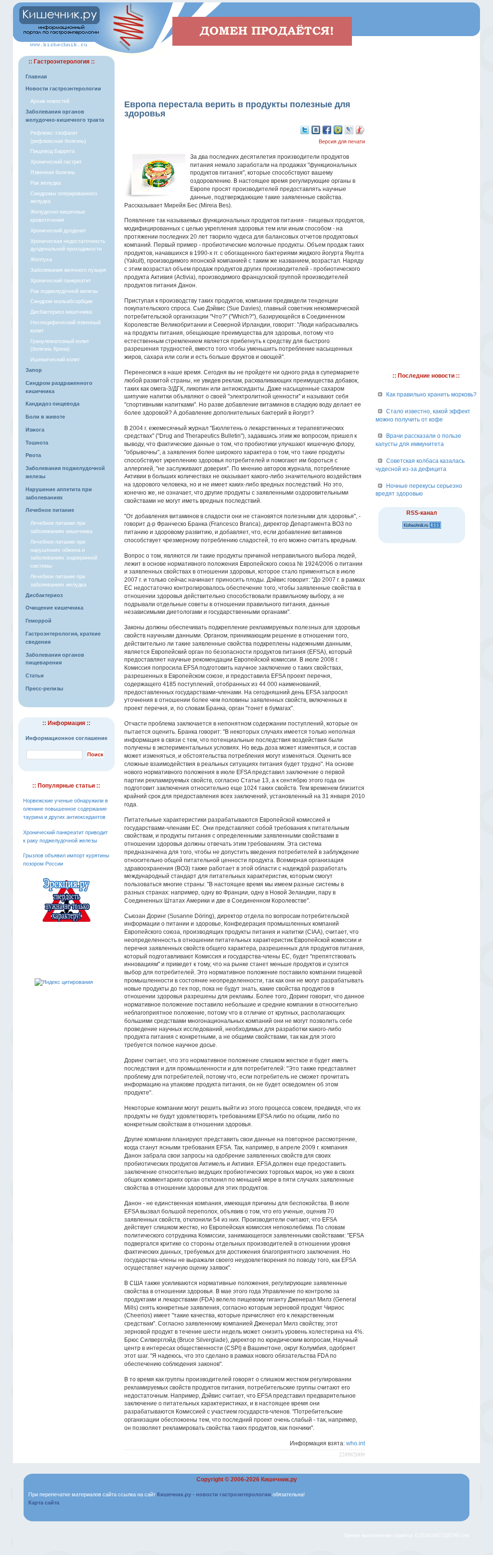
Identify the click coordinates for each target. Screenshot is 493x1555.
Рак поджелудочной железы (64, 291)
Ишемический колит (55, 359)
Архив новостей (49, 101)
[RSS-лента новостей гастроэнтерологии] (422, 529)
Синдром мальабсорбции (61, 301)
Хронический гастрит (56, 162)
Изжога (35, 430)
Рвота (33, 455)
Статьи (35, 675)
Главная (36, 76)
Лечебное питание (50, 510)
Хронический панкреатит (60, 280)
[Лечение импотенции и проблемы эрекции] (66, 923)
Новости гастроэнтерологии (63, 88)
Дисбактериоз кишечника (61, 312)
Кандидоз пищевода (52, 404)
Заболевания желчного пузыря (68, 270)
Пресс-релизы (44, 688)
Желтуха (41, 259)
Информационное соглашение (66, 738)
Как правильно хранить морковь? (431, 394)
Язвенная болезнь (52, 172)
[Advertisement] (244, 70)
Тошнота (37, 443)
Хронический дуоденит (58, 230)
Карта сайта (43, 1502)
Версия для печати (342, 141)
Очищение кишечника (54, 608)
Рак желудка (45, 183)
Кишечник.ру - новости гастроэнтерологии (214, 1494)
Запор (34, 370)
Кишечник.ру (279, 1479)
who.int (355, 1443)
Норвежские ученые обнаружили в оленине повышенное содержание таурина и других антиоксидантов (65, 809)
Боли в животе (45, 417)
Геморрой (39, 621)
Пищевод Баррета (52, 151)
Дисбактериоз (44, 595)
